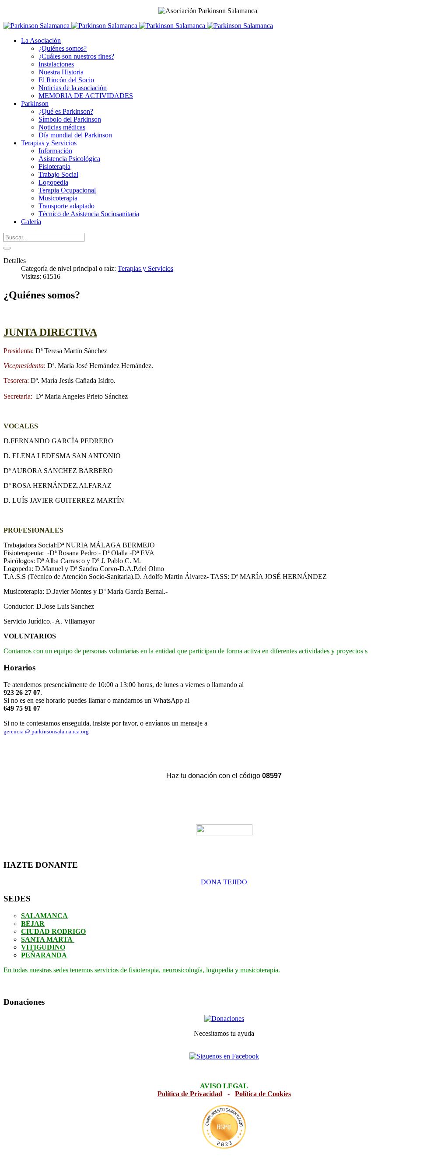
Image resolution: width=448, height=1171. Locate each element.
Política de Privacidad (190, 1093)
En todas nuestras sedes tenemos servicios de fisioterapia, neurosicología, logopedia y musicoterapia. (142, 970)
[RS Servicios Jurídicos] (224, 1127)
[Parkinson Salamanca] (138, 25)
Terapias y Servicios (145, 268)
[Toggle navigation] (7, 248)
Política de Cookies (263, 1093)
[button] (41, 40)
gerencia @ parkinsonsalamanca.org (46, 731)
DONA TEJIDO (224, 882)
